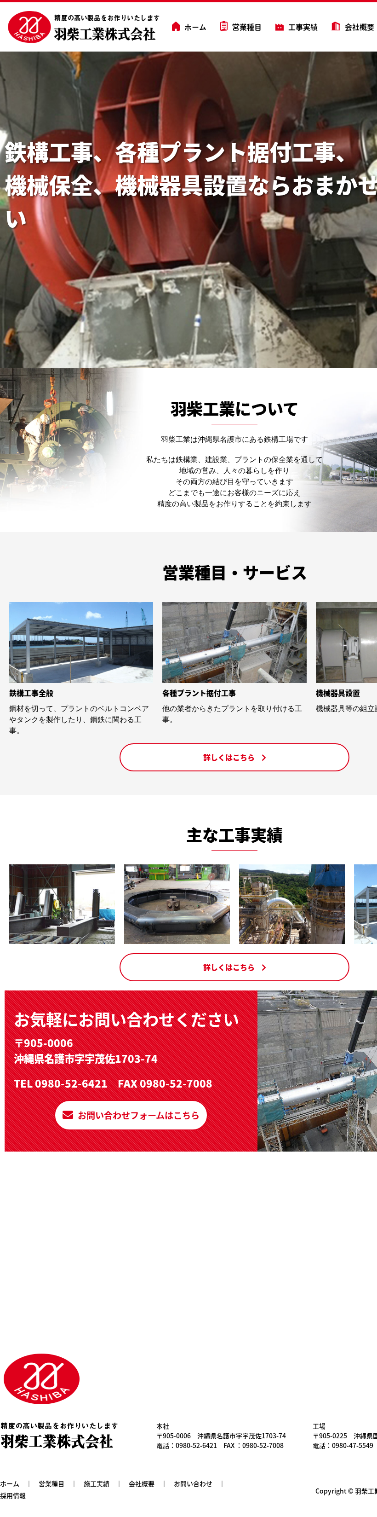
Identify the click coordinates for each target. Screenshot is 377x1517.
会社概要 (359, 27)
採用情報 (13, 1495)
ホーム (195, 27)
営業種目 (247, 27)
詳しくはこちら (229, 757)
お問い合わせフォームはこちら (139, 1115)
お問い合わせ (193, 1483)
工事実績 (303, 27)
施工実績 (96, 1483)
